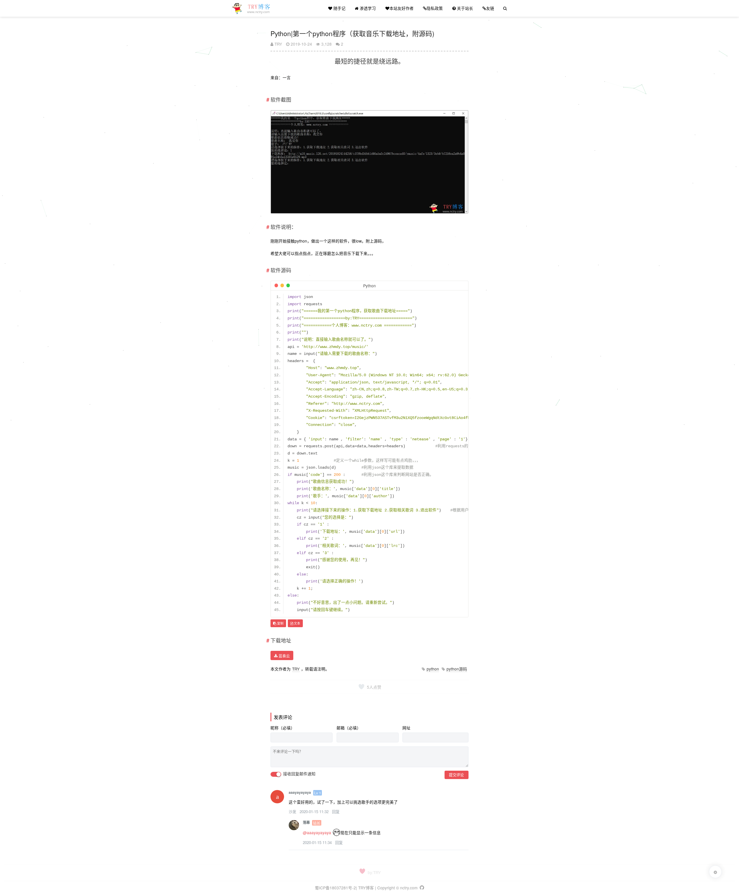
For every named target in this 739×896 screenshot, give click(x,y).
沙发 (293, 811)
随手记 (339, 8)
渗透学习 (367, 8)
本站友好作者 (401, 8)
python (433, 669)
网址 (406, 728)
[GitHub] (421, 888)
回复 (335, 811)
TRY (277, 44)
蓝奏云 (283, 655)
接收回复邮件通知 (298, 773)
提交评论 (456, 774)
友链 (490, 8)
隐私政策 (435, 8)
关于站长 (464, 8)
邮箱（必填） (349, 728)
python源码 (457, 669)
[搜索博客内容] (505, 8)
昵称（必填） (282, 728)
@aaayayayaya (317, 832)
